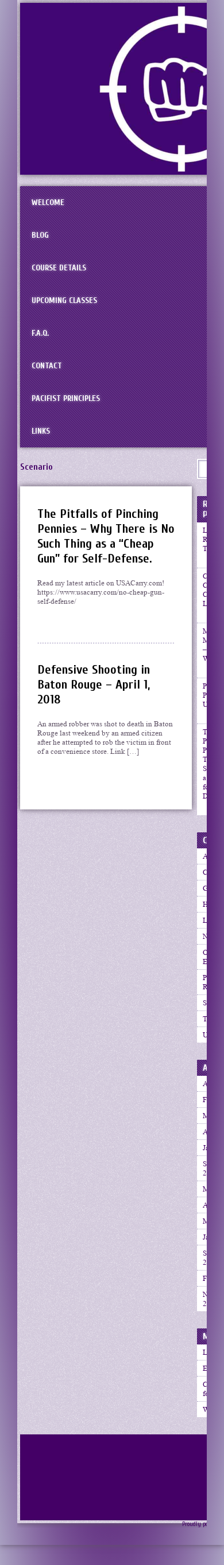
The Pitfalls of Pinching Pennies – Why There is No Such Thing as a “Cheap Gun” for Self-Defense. (106, 536)
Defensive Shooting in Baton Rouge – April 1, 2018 (93, 684)
